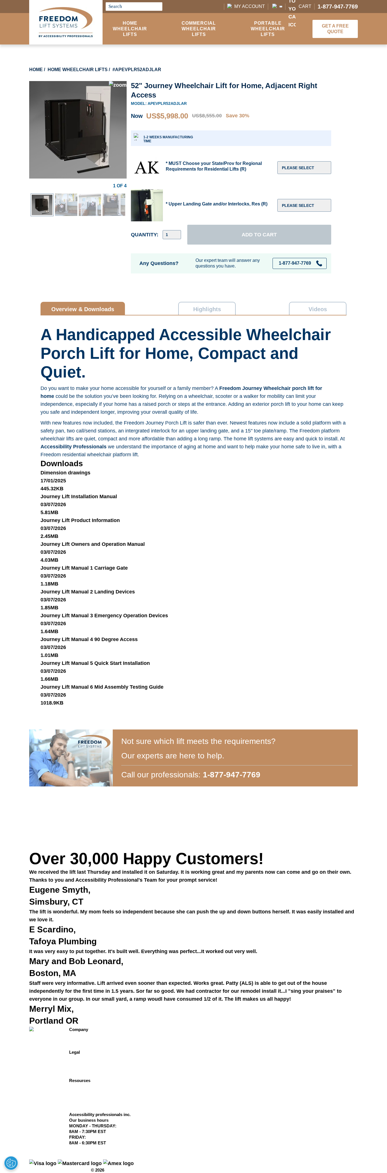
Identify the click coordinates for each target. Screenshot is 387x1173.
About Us (78, 1040)
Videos (318, 309)
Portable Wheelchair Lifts (268, 29)
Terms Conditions (86, 1097)
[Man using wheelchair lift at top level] (90, 197)
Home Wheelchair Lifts (130, 29)
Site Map (77, 1057)
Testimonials (81, 1046)
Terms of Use (82, 1069)
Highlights (207, 309)
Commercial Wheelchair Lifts (199, 29)
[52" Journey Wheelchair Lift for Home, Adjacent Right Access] (42, 198)
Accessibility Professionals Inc (59, 1170)
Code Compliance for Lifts (95, 1108)
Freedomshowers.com (91, 1074)
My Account (249, 6)
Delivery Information (89, 1086)
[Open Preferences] (11, 1163)
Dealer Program (84, 1091)
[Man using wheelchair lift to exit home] (114, 197)
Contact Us (80, 1035)
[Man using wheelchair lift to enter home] (66, 197)
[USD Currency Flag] (276, 6)
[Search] (157, 6)
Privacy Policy (83, 1063)
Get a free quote (335, 29)
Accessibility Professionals (74, 446)
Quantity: (144, 234)
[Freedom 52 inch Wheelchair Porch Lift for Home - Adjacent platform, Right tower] (78, 85)
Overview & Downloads (82, 309)
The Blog (78, 1103)
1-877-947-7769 (338, 6)
